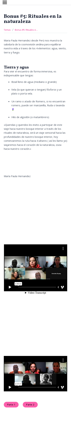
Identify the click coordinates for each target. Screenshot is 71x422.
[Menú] (4, 2)
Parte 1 (11, 404)
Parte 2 (30, 404)
